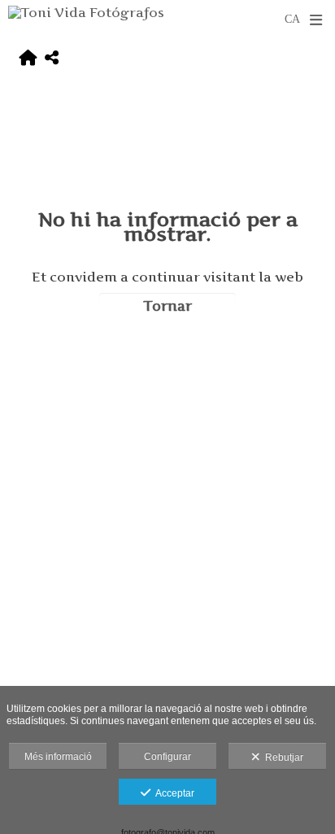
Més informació (58, 756)
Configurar (167, 756)
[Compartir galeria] (52, 58)
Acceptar (172, 793)
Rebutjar (281, 757)
